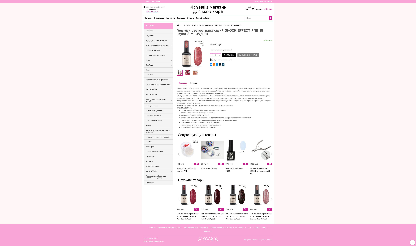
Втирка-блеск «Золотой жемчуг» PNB (186, 169)
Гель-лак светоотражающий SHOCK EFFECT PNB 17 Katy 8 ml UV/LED (188, 216)
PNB (194, 25)
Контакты (170, 18)
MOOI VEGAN (151, 171)
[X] (220, 64)
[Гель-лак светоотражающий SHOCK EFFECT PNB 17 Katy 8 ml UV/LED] (188, 195)
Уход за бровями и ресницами (158, 137)
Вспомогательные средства (157, 79)
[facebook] (205, 239)
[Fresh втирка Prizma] (212, 149)
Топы (148, 70)
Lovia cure (150, 182)
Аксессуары (150, 147)
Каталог (148, 18)
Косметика (150, 161)
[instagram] (210, 239)
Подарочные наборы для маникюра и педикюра (156, 177)
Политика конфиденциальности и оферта (165, 227)
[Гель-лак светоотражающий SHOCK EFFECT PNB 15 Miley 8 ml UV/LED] (236, 195)
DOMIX (148, 142)
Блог (235, 227)
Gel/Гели (149, 65)
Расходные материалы (155, 151)
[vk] (200, 239)
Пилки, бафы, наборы (154, 111)
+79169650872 (152, 10)
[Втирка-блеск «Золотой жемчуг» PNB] (188, 149)
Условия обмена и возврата (221, 227)
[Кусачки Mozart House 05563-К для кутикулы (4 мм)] (261, 149)
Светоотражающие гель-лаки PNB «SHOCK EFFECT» (220, 25)
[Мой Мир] (217, 64)
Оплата (190, 18)
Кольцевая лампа (152, 166)
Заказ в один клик (248, 55)
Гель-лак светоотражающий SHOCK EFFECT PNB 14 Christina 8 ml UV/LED (261, 216)
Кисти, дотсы (151, 94)
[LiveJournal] (223, 64)
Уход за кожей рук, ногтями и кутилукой (158, 131)
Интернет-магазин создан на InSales (258, 240)
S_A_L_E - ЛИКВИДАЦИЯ (156, 40)
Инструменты (151, 89)
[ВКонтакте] (211, 64)
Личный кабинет (203, 18)
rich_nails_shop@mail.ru (155, 7)
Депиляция (150, 156)
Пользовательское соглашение (196, 227)
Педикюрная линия (153, 115)
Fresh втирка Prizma (209, 168)
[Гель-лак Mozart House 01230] (236, 149)
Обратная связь (244, 227)
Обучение (150, 36)
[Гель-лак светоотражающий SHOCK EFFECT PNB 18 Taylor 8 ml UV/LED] (191, 54)
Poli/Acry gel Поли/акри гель (157, 45)
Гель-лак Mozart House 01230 (234, 169)
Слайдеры (150, 31)
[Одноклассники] (214, 64)
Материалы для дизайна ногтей (156, 100)
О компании (159, 18)
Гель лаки (186, 25)
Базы (148, 60)
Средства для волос (154, 120)
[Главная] (178, 25)
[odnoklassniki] (216, 239)
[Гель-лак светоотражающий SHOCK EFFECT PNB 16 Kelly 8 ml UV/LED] (212, 195)
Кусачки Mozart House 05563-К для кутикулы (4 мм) (260, 171)
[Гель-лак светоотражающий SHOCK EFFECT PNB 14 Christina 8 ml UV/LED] (261, 195)
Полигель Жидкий (153, 50)
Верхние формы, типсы (155, 55)
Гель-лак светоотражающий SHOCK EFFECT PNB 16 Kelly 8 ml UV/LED (212, 216)
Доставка (181, 18)
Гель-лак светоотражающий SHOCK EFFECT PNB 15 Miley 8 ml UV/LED (236, 216)
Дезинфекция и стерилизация (158, 84)
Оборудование (151, 106)
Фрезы (148, 125)
